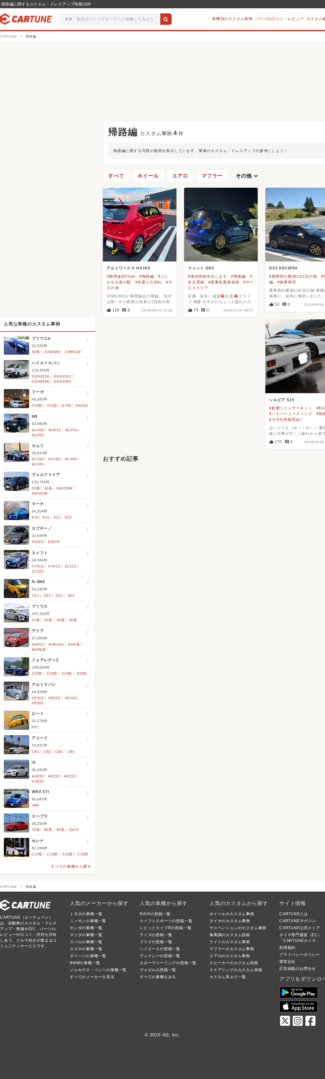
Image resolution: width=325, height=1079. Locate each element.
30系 (48, 488)
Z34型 (67, 673)
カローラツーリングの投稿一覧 (168, 963)
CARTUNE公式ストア (299, 928)
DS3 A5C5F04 (283, 268)
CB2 (47, 752)
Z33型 (52, 673)
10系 (36, 620)
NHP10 (38, 644)
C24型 (52, 854)
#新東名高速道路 (223, 282)
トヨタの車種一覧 (86, 914)
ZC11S (70, 566)
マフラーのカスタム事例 (231, 949)
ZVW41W (73, 352)
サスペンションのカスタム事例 (237, 928)
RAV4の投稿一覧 (155, 914)
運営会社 (287, 961)
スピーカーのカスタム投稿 (233, 963)
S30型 (81, 673)
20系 (36, 488)
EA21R (54, 542)
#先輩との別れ (148, 282)
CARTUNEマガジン (297, 921)
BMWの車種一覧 (85, 963)
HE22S (54, 698)
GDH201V (62, 376)
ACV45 (38, 464)
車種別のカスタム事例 (232, 19)
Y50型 (37, 405)
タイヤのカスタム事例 (229, 921)
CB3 (59, 752)
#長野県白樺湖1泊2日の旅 (293, 276)
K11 (46, 517)
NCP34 (71, 430)
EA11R (37, 542)
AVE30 (53, 776)
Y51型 (52, 405)
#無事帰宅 (286, 282)
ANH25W (40, 493)
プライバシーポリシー (299, 954)
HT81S (54, 566)
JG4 (71, 595)
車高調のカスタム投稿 (229, 935)
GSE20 (38, 781)
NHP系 (74, 644)
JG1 (35, 595)
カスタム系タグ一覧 (227, 977)
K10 (35, 517)
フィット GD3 (201, 268)
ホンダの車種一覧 (86, 928)
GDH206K (41, 381)
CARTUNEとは (293, 914)
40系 (36, 352)
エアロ (180, 175)
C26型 (82, 854)
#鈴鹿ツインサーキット (290, 408)
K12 (57, 517)
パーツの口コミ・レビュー (279, 19)
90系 (60, 830)
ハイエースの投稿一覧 (160, 949)
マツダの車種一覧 (86, 935)
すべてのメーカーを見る (92, 977)
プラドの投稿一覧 (156, 942)
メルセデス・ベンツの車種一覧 (98, 970)
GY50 (66, 405)
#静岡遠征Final (121, 276)
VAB (35, 805)
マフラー (212, 175)
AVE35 (69, 776)
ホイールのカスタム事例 (231, 914)
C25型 (67, 854)
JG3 (59, 595)
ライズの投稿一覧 (156, 935)
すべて (116, 175)
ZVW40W (52, 352)
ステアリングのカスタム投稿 (235, 970)
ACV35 (54, 459)
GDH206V (62, 381)
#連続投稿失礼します (207, 276)
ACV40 (71, 459)
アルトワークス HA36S (128, 268)
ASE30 (37, 776)
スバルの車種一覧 (86, 942)
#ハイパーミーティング (290, 414)
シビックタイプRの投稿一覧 (165, 928)
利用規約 (287, 947)
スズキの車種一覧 (86, 949)
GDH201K (41, 376)
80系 (48, 830)
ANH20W (64, 488)
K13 (68, 517)
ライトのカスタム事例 (229, 942)
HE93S (38, 703)
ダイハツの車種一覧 (88, 956)
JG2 (47, 595)
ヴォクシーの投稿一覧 (160, 956)
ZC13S (38, 571)
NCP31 (55, 430)
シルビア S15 (281, 400)
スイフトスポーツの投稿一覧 (166, 921)
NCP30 (38, 430)
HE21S (38, 698)
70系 (36, 830)
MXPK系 (39, 649)
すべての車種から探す (71, 866)
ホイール (148, 175)
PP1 (35, 727)
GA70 (74, 830)
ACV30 (38, 459)
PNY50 (82, 405)
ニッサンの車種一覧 (88, 921)
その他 (247, 176)
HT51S (38, 566)
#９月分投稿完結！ (286, 419)
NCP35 (38, 435)
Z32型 (37, 673)
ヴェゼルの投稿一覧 (158, 970)
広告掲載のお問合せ (297, 968)
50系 (73, 620)
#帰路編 (146, 276)
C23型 (37, 854)
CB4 (71, 752)
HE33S (71, 698)
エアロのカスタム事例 (229, 956)
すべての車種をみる (158, 977)
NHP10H (56, 644)
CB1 (35, 752)
